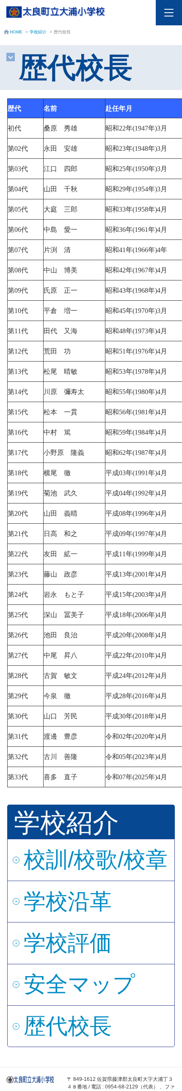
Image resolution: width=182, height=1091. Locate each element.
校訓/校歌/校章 (96, 859)
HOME (16, 32)
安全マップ (79, 984)
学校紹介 (38, 32)
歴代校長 (68, 1026)
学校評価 (68, 942)
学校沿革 (68, 901)
